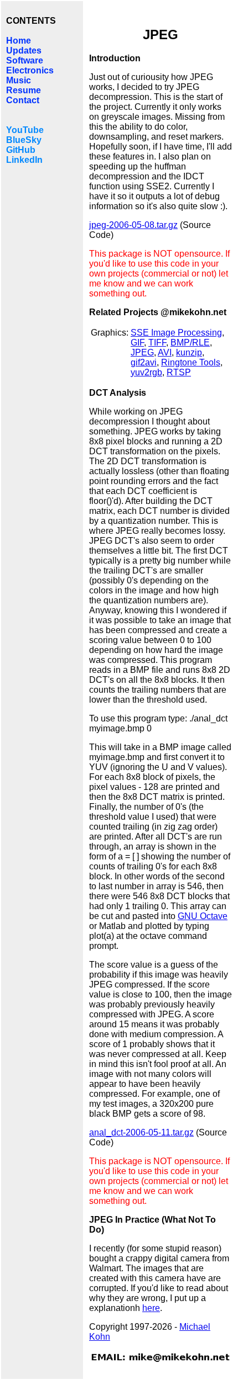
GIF (137, 342)
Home (18, 40)
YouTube (25, 130)
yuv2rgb (146, 372)
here (151, 1308)
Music (18, 80)
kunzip (189, 352)
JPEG (142, 352)
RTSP (179, 372)
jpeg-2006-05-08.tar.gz (133, 225)
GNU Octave (202, 916)
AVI (165, 352)
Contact (22, 100)
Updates (24, 50)
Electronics (30, 70)
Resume (23, 90)
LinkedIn (24, 159)
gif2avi (144, 362)
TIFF (157, 342)
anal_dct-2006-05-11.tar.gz (141, 1132)
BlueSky (24, 140)
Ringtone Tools (190, 362)
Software (24, 60)
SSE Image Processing (176, 332)
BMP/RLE (190, 342)
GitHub (20, 150)
